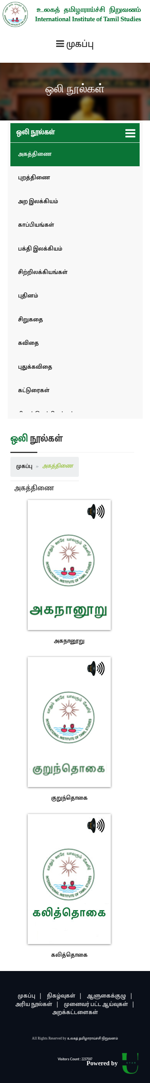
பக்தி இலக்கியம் (40, 249)
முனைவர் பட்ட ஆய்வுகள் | (99, 1004)
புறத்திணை (34, 178)
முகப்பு (24, 466)
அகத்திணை (35, 154)
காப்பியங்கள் (36, 225)
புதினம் (28, 296)
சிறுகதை (30, 320)
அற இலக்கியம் (38, 202)
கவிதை (28, 343)
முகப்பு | (30, 996)
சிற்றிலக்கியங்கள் (43, 272)
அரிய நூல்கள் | (37, 1004)
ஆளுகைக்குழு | (110, 996)
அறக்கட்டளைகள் (75, 1012)
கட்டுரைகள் (34, 390)
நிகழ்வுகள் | (64, 996)
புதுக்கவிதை (35, 367)
